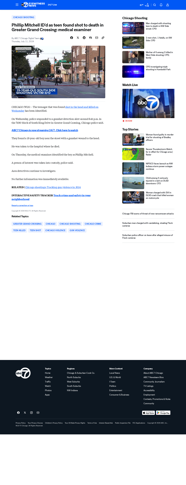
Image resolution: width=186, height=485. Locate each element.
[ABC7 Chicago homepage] (33, 5)
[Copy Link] (103, 37)
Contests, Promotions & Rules (157, 399)
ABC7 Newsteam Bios (153, 377)
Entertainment (115, 390)
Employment (149, 395)
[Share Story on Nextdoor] (90, 37)
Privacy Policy (21, 423)
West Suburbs (73, 382)
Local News (114, 373)
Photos (48, 390)
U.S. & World (115, 377)
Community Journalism (154, 382)
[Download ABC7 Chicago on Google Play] (163, 413)
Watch (48, 386)
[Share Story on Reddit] (84, 37)
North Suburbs (74, 377)
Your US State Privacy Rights (75, 423)
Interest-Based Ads (106, 423)
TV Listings (148, 386)
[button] (17, 4)
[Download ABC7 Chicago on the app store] (148, 413)
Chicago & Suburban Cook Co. (81, 373)
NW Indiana (72, 390)
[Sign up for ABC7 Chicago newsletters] (38, 412)
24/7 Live (52, 4)
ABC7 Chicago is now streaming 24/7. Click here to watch (45, 130)
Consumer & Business (119, 395)
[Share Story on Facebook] (71, 37)
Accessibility (149, 390)
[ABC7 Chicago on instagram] (31, 412)
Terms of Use (92, 423)
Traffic (48, 382)
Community (149, 403)
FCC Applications (139, 423)
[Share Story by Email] (96, 37)
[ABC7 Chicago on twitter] (25, 412)
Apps (47, 395)
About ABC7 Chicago (153, 373)
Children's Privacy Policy (54, 423)
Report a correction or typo (22, 205)
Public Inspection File (122, 423)
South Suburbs (74, 386)
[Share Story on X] (78, 37)
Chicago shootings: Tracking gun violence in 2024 (53, 187)
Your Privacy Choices (35, 423)
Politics (112, 386)
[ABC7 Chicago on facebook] (18, 412)
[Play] (148, 103)
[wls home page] (23, 373)
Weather (49, 377)
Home (47, 373)
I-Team (112, 382)
